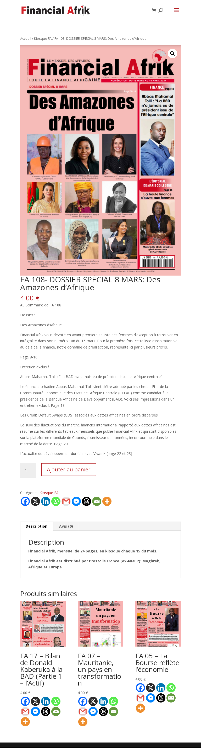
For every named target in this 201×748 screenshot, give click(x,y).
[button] (172, 53)
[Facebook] (25, 501)
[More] (106, 501)
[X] (35, 501)
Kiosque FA (43, 38)
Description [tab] (36, 526)
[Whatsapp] (55, 501)
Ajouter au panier (69, 469)
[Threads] (86, 501)
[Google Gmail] (66, 501)
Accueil (25, 38)
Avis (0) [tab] (66, 526)
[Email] (96, 501)
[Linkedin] (45, 501)
